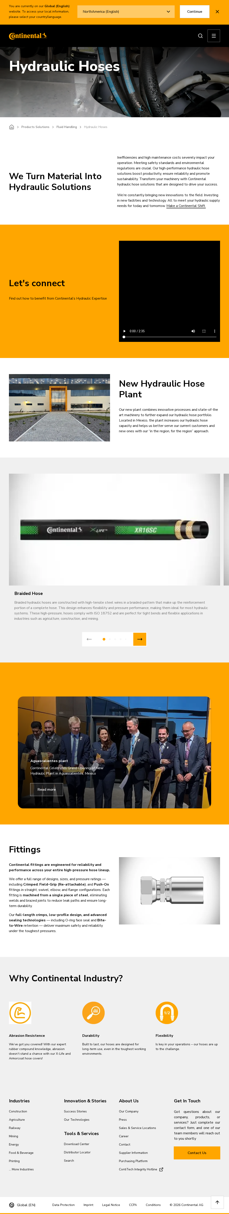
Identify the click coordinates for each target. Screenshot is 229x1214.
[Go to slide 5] (125, 639)
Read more (47, 789)
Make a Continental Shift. (186, 205)
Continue (194, 11)
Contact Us (197, 1152)
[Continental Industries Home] (27, 36)
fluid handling (67, 127)
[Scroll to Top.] (217, 1202)
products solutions (35, 127)
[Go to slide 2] (110, 639)
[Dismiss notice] (217, 11)
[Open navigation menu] (214, 36)
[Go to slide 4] (120, 639)
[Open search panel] (200, 36)
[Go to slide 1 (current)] (104, 639)
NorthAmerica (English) (101, 11)
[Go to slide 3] (115, 639)
